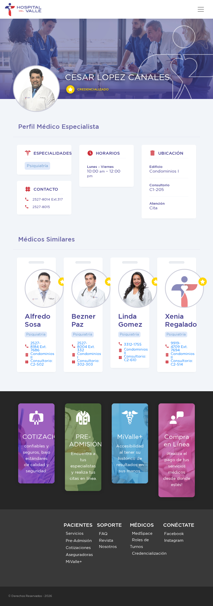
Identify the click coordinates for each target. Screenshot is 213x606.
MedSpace (142, 534)
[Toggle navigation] (201, 9)
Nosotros (108, 547)
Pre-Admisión (79, 541)
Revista (106, 541)
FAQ (103, 534)
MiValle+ (74, 562)
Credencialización (149, 553)
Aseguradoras (79, 555)
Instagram (173, 541)
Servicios (74, 534)
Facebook (174, 534)
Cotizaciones (78, 548)
